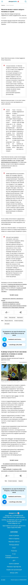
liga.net (9, 20)
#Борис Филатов (9, 320)
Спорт (14, 548)
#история (7, 323)
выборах (3, 288)
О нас (14, 554)
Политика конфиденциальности (11, 556)
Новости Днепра (14, 535)
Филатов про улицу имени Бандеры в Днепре (14, 305)
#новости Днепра (19, 320)
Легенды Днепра (14, 544)
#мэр (6, 317)
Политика (14, 551)
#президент (20, 317)
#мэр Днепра (12, 317)
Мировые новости (14, 541)
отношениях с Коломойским (8, 286)
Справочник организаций (14, 569)
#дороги (21, 481)
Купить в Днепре (14, 563)
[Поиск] (26, 1)
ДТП (14, 560)
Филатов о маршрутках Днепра (11, 302)
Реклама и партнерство (14, 566)
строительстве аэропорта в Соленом (17, 284)
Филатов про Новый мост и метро (11, 304)
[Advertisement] (14, 41)
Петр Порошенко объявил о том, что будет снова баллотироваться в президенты (13, 160)
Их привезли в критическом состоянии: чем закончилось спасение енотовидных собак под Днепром (13, 465)
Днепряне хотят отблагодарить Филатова (13, 307)
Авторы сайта (14, 573)
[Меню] (2, 1)
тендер (16, 396)
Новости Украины (14, 538)
